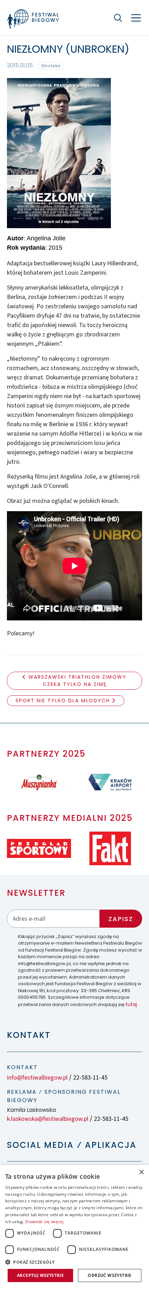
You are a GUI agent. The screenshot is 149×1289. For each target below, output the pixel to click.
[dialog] (74, 1227)
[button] (74, 1262)
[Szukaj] (117, 17)
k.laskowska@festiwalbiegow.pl (47, 1119)
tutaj (131, 1004)
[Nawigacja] (136, 17)
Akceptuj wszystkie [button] (40, 1275)
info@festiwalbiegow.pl (37, 1077)
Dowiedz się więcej (44, 1221)
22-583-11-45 (90, 1077)
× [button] (141, 1172)
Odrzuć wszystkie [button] (109, 1275)
